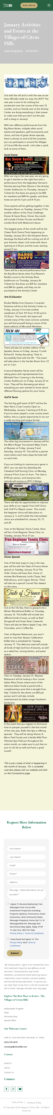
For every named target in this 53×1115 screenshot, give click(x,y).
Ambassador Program (14, 1008)
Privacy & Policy (34, 1102)
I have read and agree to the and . (24, 942)
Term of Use (17, 1102)
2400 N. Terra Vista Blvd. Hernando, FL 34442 (24, 1037)
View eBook (29, 5)
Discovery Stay (10, 1016)
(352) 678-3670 (11, 1042)
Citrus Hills (35, 1107)
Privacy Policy (16, 933)
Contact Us (9, 1072)
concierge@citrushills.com (15, 1046)
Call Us (7, 1068)
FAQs (6, 1012)
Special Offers (10, 1020)
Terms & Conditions (34, 933)
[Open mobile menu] (49, 5)
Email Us (8, 1063)
